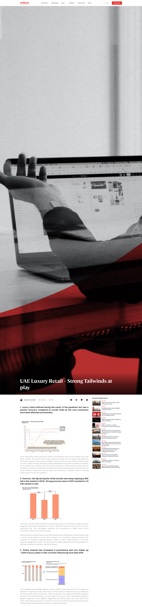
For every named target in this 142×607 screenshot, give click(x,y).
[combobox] (108, 3)
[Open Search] (104, 3)
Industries (44, 3)
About (63, 3)
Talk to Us (117, 3)
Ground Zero (81, 3)
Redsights (72, 3)
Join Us (89, 3)
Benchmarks (55, 3)
